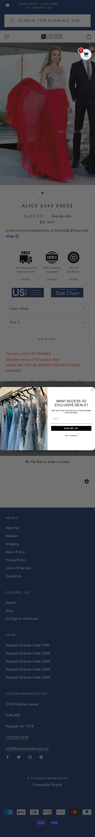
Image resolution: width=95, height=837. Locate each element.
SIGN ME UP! (71, 428)
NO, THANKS (71, 435)
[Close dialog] (92, 389)
